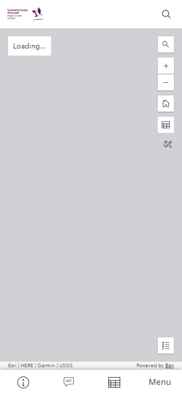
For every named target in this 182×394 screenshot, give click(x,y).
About (23, 382)
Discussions (68, 382)
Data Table (113, 382)
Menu (160, 381)
